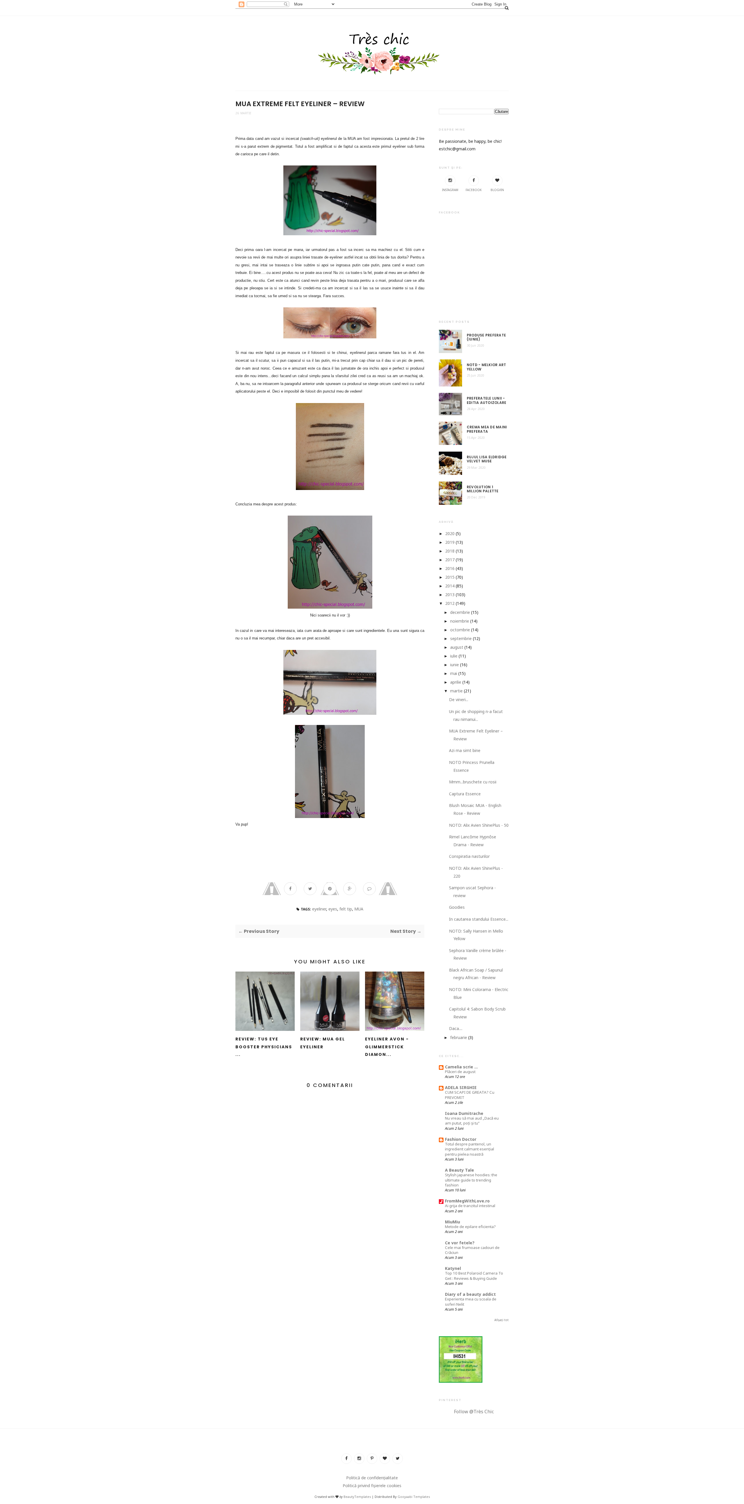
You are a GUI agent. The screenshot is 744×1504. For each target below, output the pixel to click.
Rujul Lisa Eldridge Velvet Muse (487, 459)
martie (456, 691)
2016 (450, 568)
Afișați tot (501, 1320)
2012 (450, 603)
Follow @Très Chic (474, 1411)
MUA (358, 909)
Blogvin (497, 190)
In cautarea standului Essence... (478, 919)
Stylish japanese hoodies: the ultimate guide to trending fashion (471, 1180)
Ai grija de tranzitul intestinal (470, 1205)
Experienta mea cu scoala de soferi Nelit (470, 1301)
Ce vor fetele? (460, 1242)
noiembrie (459, 621)
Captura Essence (465, 793)
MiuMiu (452, 1222)
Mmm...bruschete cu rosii (472, 782)
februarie (458, 1037)
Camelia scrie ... (461, 1067)
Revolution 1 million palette (483, 489)
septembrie (461, 638)
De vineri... (458, 699)
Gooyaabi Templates (414, 1496)
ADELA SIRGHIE (461, 1087)
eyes (332, 909)
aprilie (455, 682)
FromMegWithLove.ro (467, 1201)
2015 (450, 577)
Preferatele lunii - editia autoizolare (486, 400)
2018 (450, 551)
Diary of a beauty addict (470, 1294)
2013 (450, 594)
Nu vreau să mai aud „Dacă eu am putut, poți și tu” (472, 1120)
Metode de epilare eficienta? (470, 1226)
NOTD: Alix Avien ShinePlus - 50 (479, 825)
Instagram (450, 190)
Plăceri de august (460, 1071)
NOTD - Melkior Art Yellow (486, 367)
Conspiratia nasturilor (469, 856)
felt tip (345, 909)
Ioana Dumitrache (464, 1113)
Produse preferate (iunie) (486, 337)
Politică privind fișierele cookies (372, 1485)
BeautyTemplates (357, 1496)
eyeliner (319, 909)
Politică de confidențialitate (372, 1477)
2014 (450, 586)
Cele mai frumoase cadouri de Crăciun (472, 1250)
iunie (454, 664)
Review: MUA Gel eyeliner (322, 1043)
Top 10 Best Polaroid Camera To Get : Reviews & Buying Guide (474, 1275)
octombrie (460, 629)
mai (453, 673)
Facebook (474, 190)
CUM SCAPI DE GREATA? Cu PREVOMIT (469, 1095)
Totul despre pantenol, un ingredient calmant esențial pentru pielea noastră (469, 1149)
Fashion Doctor (460, 1139)
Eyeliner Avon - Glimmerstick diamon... (387, 1046)
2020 (450, 533)
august (456, 647)
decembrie (460, 612)
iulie (453, 656)
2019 (450, 542)
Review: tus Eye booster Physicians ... (263, 1046)
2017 (450, 559)
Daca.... (455, 1028)
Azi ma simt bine (464, 750)
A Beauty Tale (459, 1170)
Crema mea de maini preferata (487, 429)
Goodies (457, 907)
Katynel (453, 1268)
